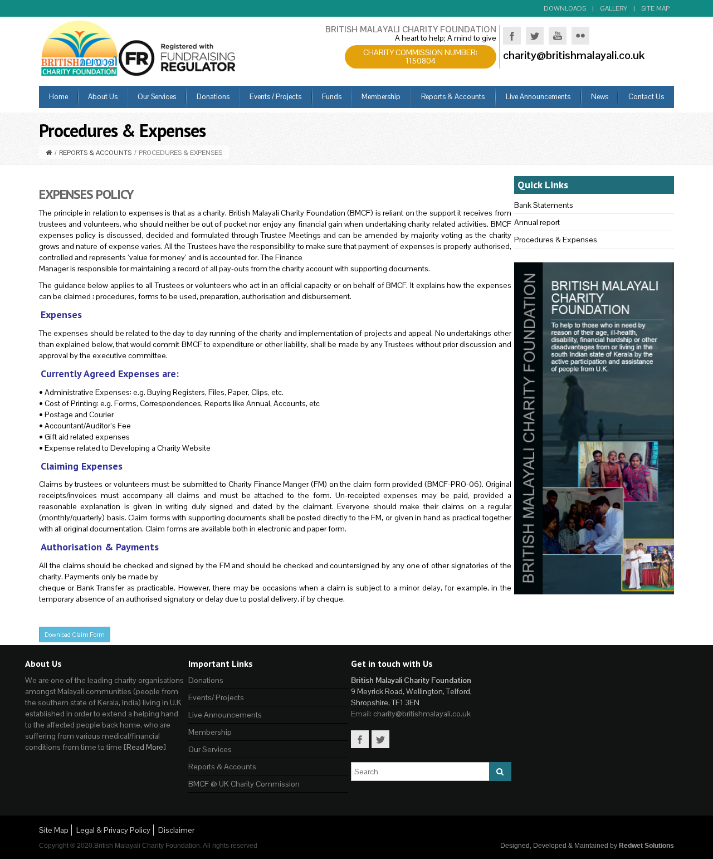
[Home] (49, 152)
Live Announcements (225, 715)
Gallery (613, 8)
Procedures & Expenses (555, 240)
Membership (210, 732)
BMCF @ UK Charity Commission (244, 784)
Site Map (655, 8)
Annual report (537, 222)
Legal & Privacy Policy (113, 830)
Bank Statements (543, 205)
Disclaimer (176, 830)
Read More (144, 747)
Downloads (565, 8)
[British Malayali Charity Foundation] (139, 47)
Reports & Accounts (95, 152)
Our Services (210, 749)
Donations (205, 680)
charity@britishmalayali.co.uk (422, 714)
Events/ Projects (216, 697)
